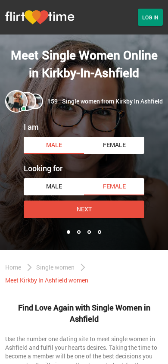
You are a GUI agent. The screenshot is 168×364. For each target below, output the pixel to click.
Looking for (43, 168)
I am (31, 127)
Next (84, 209)
